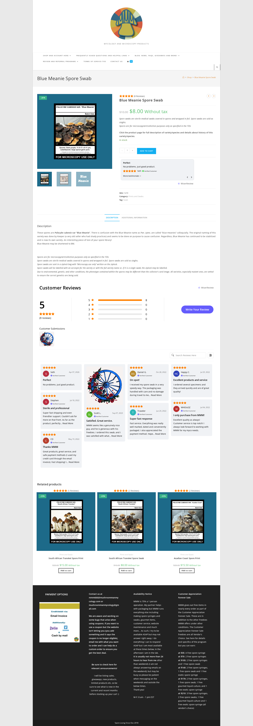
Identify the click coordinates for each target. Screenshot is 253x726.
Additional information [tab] (134, 217)
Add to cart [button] (66, 570)
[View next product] (214, 96)
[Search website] (217, 67)
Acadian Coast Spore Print (187, 558)
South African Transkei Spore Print (66, 558)
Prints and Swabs (136, 196)
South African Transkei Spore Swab (126, 558)
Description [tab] (112, 217)
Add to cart (146, 151)
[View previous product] (209, 96)
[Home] (183, 77)
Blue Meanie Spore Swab (205, 77)
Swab (125, 200)
